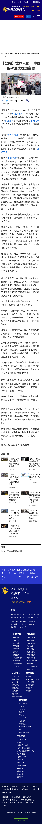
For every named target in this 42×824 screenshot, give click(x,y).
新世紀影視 (30, 802)
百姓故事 (20, 768)
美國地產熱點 (17, 697)
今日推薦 (14, 624)
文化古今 (15, 694)
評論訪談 (31, 634)
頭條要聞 (14, 621)
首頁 (2, 53)
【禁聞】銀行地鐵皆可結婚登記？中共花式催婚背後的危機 (14, 479)
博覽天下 (23, 624)
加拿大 (19, 570)
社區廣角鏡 (17, 661)
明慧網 (4, 802)
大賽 (19, 2)
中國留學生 (12, 158)
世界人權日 (17, 114)
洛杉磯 (26, 570)
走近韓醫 (29, 691)
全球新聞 (16, 637)
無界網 (20, 802)
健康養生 (30, 673)
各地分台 (27, 2)
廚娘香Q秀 (23, 724)
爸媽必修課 (16, 691)
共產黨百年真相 (22, 745)
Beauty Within (24, 718)
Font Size (21, 100)
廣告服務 (24, 789)
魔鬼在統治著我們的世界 (26, 751)
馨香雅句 (15, 685)
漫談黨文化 (21, 771)
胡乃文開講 (30, 682)
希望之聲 (15, 800)
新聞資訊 (22, 589)
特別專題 (21, 736)
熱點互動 (30, 640)
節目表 (25, 593)
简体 (38, 2)
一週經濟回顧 (17, 658)
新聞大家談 (31, 637)
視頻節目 (9, 53)
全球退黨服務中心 (27, 800)
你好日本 (22, 706)
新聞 (13, 610)
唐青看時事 (31, 658)
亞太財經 (16, 666)
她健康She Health (32, 679)
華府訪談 (16, 655)
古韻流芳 (15, 682)
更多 (4, 805)
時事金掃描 (31, 643)
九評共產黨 (21, 754)
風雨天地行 (21, 762)
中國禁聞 (26, 53)
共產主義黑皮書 (22, 765)
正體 (34, 2)
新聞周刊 (16, 652)
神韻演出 (14, 627)
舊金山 (14, 573)
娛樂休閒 (23, 700)
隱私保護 (34, 786)
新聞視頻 (17, 634)
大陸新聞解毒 (32, 666)
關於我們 (15, 786)
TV (29, 16)
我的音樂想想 (24, 732)
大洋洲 (33, 570)
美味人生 (22, 715)
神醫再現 (29, 688)
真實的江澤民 (21, 757)
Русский (22, 577)
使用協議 (5, 789)
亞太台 (21, 573)
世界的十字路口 (33, 661)
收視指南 (25, 786)
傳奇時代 (20, 742)
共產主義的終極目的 (24, 748)
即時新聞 (32, 621)
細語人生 (30, 669)
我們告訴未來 (21, 739)
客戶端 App (6, 792)
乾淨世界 (5, 800)
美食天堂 (22, 712)
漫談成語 (15, 688)
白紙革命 (9, 120)
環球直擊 (16, 640)
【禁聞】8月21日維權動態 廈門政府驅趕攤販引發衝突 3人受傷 (35, 497)
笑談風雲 (15, 679)
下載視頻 (6, 104)
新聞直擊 (16, 649)
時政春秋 (30, 646)
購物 (29, 602)
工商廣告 (20, 777)
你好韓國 (22, 709)
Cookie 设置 (21, 821)
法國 (8, 573)
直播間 (14, 597)
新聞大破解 (31, 652)
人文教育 (16, 673)
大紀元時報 (27, 797)
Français (13, 577)
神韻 (13, 2)
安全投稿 (15, 789)
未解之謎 (15, 676)
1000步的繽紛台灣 (25, 728)
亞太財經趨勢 (17, 664)
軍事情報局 (31, 655)
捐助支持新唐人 (18, 602)
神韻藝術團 (16, 797)
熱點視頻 (23, 621)
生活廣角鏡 (23, 703)
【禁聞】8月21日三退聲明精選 (35, 477)
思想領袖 (30, 649)
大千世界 (22, 721)
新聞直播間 (19, 16)
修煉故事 (20, 774)
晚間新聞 (16, 646)
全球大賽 (23, 627)
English (5, 577)
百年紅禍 (20, 760)
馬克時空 (30, 664)
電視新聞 (18, 53)
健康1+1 (29, 676)
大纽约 (12, 570)
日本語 (30, 577)
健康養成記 (30, 685)
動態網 (12, 802)
